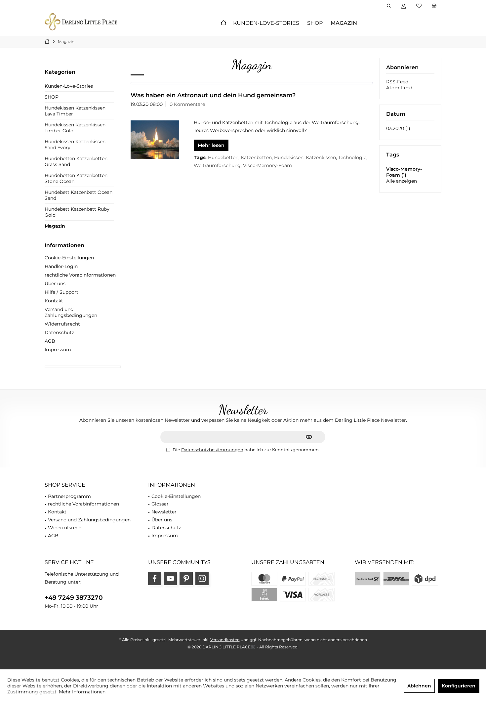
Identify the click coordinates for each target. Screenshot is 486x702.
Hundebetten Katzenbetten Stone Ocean (76, 178)
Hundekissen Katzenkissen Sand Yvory (75, 145)
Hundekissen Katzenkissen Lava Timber (75, 111)
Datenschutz (59, 332)
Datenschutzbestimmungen (212, 449)
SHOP (52, 97)
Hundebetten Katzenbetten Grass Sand (76, 161)
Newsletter (164, 512)
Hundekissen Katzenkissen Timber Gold (75, 128)
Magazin (55, 226)
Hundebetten (223, 157)
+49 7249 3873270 (74, 597)
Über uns (55, 283)
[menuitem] (433, 6)
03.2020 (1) (398, 128)
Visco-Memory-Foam (267, 165)
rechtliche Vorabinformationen (80, 275)
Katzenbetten (256, 157)
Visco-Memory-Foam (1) (404, 172)
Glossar (160, 504)
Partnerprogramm (69, 496)
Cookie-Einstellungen (69, 258)
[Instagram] (202, 578)
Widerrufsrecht (62, 324)
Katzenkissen (321, 157)
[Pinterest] (186, 578)
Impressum (58, 350)
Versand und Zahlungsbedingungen (71, 312)
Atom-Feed (399, 88)
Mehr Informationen (82, 692)
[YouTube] (170, 578)
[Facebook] (154, 578)
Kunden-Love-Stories (69, 86)
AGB (50, 341)
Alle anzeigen (401, 181)
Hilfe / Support (61, 292)
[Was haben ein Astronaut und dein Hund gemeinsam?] (155, 139)
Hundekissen (289, 157)
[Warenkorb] (434, 6)
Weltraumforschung (217, 165)
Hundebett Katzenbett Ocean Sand (78, 195)
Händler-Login (61, 266)
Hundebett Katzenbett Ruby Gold (77, 212)
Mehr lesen (211, 145)
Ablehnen (419, 686)
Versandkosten (225, 639)
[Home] (223, 23)
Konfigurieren (458, 686)
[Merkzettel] (419, 6)
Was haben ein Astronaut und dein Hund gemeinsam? (213, 95)
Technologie (352, 157)
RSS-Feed (397, 82)
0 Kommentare (187, 104)
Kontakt (54, 301)
